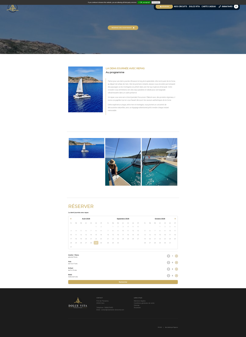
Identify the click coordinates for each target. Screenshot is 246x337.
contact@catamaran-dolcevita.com (112, 310)
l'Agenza (175, 327)
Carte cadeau (209, 6)
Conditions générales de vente (144, 303)
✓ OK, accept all (144, 2)
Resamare (137, 307)
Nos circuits (181, 6)
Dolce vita (194, 6)
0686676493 (226, 6)
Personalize (156, 2)
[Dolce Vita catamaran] (12, 6)
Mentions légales (140, 301)
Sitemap (136, 305)
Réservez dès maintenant (122, 27)
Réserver (165, 6)
